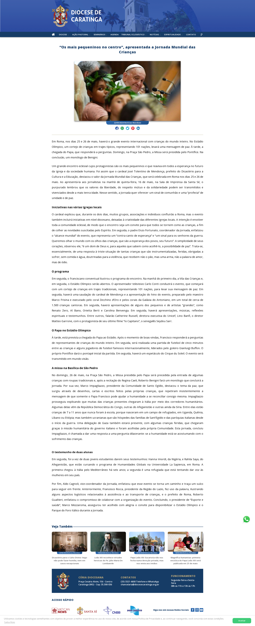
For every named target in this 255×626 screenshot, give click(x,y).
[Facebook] (192, 610)
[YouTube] (201, 610)
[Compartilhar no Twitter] (127, 129)
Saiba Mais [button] (9, 622)
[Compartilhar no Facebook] (117, 129)
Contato (191, 34)
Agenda (114, 34)
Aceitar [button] (241, 620)
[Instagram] (197, 610)
